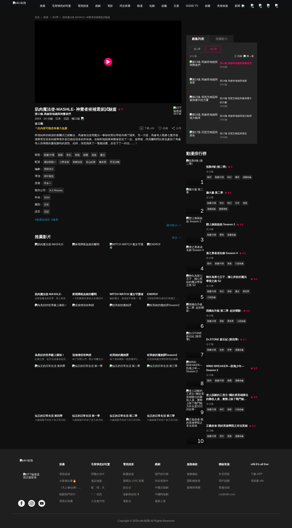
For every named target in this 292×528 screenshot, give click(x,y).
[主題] (277, 6)
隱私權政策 (193, 480)
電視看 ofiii (257, 480)
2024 (38, 118)
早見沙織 (114, 162)
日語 (66, 118)
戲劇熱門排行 (67, 494)
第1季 (197, 49)
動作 (209, 177)
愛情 (222, 235)
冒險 (77, 155)
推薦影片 (222, 39)
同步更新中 (161, 480)
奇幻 (68, 155)
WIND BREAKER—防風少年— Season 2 (225, 368)
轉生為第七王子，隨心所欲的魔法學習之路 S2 (226, 278)
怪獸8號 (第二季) (216, 166)
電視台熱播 (66, 501)
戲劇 (157, 464)
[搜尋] (253, 6)
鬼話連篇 (96, 480)
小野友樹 (64, 162)
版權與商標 (193, 487)
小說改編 (239, 263)
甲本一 (47, 183)
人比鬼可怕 (98, 501)
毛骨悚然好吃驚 (100, 464)
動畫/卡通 (49, 155)
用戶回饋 (224, 480)
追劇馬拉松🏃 (131, 494)
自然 (222, 350)
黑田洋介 (49, 169)
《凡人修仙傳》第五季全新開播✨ (70, 487)
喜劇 (60, 155)
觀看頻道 (128, 474)
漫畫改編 (247, 177)
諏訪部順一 (50, 162)
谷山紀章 (90, 162)
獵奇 (237, 177)
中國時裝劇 (161, 494)
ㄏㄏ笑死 (96, 494)
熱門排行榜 (161, 474)
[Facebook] (21, 503)
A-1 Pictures (56, 190)
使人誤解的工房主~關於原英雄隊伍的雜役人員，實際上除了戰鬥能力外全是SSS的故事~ (227, 397)
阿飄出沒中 (98, 474)
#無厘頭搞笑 (42, 219)
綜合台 (127, 487)
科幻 (229, 177)
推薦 (62, 464)
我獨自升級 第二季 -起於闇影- (224, 310)
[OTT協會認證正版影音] (177, 110)
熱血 (94, 155)
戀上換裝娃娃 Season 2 (220, 224)
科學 (229, 350)
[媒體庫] (261, 6)
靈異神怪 (223, 209)
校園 (85, 155)
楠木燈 (102, 162)
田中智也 (49, 176)
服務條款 (192, 474)
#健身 (54, 219)
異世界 (246, 291)
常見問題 (224, 474)
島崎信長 (77, 162)
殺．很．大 (98, 487)
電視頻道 (64, 474)
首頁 (37, 17)
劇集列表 (198, 39)
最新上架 (160, 501)
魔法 (102, 155)
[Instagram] (31, 503)
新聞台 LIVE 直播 (133, 480)
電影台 (127, 501)
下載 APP (256, 474)
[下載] (269, 6)
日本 (58, 118)
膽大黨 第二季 (214, 192)
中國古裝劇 (161, 487)
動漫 (46, 17)
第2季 (55, 17)
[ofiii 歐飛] (21, 6)
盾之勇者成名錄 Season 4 (222, 253)
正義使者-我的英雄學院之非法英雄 (227, 425)
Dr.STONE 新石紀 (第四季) (222, 339)
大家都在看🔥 (67, 480)
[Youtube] (41, 503)
